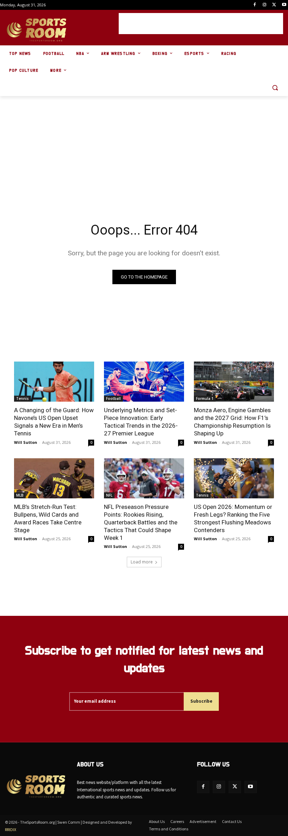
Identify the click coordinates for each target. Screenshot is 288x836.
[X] (274, 5)
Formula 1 (205, 398)
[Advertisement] (201, 23)
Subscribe (201, 701)
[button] (275, 87)
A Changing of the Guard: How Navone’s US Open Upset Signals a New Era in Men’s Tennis (54, 422)
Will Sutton (25, 442)
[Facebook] (255, 5)
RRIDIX (10, 829)
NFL (109, 495)
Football (113, 398)
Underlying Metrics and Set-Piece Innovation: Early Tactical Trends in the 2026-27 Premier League (141, 422)
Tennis (22, 398)
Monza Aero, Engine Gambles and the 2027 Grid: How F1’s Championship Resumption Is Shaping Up (232, 422)
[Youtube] (284, 5)
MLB (20, 495)
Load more (142, 562)
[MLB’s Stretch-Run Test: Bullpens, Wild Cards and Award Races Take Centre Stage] (54, 478)
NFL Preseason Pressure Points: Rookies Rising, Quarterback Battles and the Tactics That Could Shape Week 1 (140, 522)
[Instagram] (265, 5)
